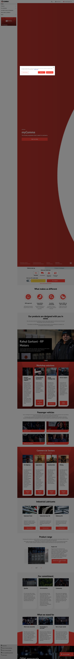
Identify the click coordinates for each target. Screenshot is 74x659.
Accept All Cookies (50, 72)
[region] (37, 70)
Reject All (41, 72)
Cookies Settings (25, 72)
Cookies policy (36, 69)
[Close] (53, 67)
